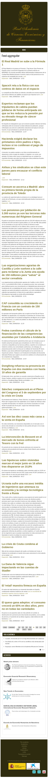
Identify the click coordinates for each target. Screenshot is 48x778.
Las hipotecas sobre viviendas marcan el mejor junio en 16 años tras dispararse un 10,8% (22, 463)
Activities (24, 746)
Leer (24, 76)
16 (37, 627)
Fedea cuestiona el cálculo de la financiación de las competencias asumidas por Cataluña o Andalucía (23, 334)
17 (40, 627)
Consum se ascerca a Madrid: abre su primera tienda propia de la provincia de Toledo (23, 190)
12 (23, 627)
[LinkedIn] (34, 773)
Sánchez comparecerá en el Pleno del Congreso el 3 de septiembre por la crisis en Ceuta (24, 392)
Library (24, 748)
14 (30, 627)
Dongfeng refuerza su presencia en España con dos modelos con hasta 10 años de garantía (23, 369)
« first (4, 627)
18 (44, 627)
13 (26, 627)
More (43, 649)
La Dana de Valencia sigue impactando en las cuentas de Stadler (20, 567)
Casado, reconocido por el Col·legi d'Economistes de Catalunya (24, 638)
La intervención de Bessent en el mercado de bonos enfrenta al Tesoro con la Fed (22, 440)
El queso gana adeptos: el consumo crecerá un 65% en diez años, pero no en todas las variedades (23, 605)
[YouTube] (44, 773)
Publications (24, 750)
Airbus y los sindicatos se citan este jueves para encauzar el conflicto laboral (24, 170)
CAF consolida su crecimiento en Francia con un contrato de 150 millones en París (22, 306)
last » (29, 629)
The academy (24, 742)
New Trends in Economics (13, 691)
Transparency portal (24, 754)
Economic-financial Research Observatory (20, 676)
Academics (24, 744)
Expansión (5, 78)
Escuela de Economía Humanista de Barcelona (21, 722)
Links (24, 752)
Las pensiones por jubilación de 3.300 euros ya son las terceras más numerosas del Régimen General (24, 213)
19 (18, 629)
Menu (24, 50)
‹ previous (11, 627)
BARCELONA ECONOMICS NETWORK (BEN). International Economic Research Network (20, 707)
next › (24, 629)
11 (19, 627)
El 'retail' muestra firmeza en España (24, 585)
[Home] (24, 13)
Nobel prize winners (11, 661)
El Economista (6, 132)
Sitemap (24, 756)
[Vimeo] (39, 773)
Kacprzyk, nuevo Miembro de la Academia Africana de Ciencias (24, 646)
